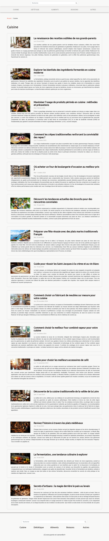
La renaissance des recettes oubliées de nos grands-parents (65, 38)
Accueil (9, 18)
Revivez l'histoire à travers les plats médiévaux (58, 423)
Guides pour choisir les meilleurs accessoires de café (61, 360)
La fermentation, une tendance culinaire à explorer (61, 454)
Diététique (35, 10)
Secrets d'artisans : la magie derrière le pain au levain (62, 486)
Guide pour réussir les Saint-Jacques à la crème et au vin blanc (66, 263)
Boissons (74, 10)
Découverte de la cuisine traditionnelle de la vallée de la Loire (66, 391)
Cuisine (16, 10)
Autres (93, 10)
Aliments (55, 10)
